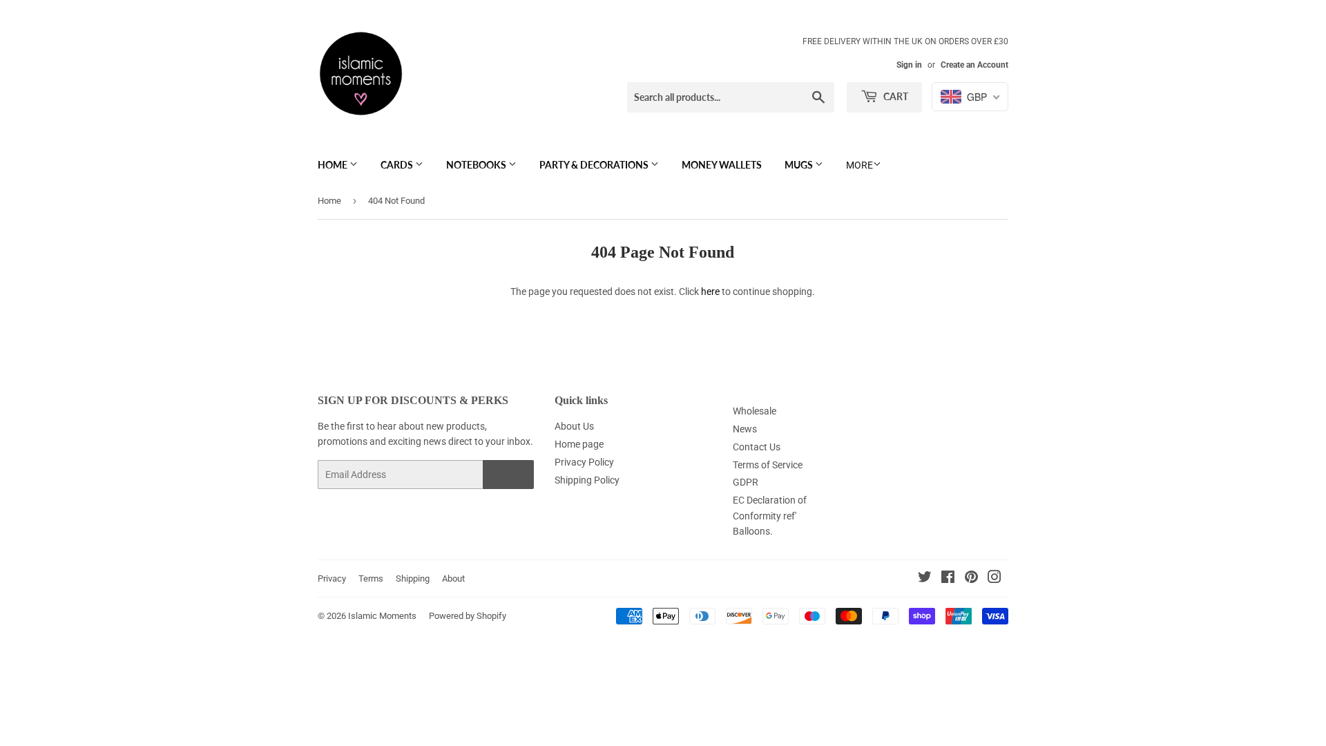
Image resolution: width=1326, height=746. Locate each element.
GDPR (745, 482)
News (745, 428)
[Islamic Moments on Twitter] (925, 578)
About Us (574, 426)
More (859, 165)
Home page (579, 444)
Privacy (332, 578)
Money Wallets (722, 165)
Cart (894, 96)
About (453, 578)
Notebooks (477, 165)
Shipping (413, 578)
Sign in (909, 65)
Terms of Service (768, 464)
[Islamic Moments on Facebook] (948, 578)
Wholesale (754, 411)
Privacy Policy (584, 462)
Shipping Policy (587, 480)
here (710, 291)
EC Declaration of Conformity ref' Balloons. (770, 516)
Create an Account (974, 65)
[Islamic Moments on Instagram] (994, 578)
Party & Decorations (595, 165)
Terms (370, 578)
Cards (398, 165)
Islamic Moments (382, 616)
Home (333, 165)
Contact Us (756, 446)
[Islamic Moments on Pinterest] (971, 578)
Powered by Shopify (467, 616)
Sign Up (508, 475)
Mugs (800, 165)
